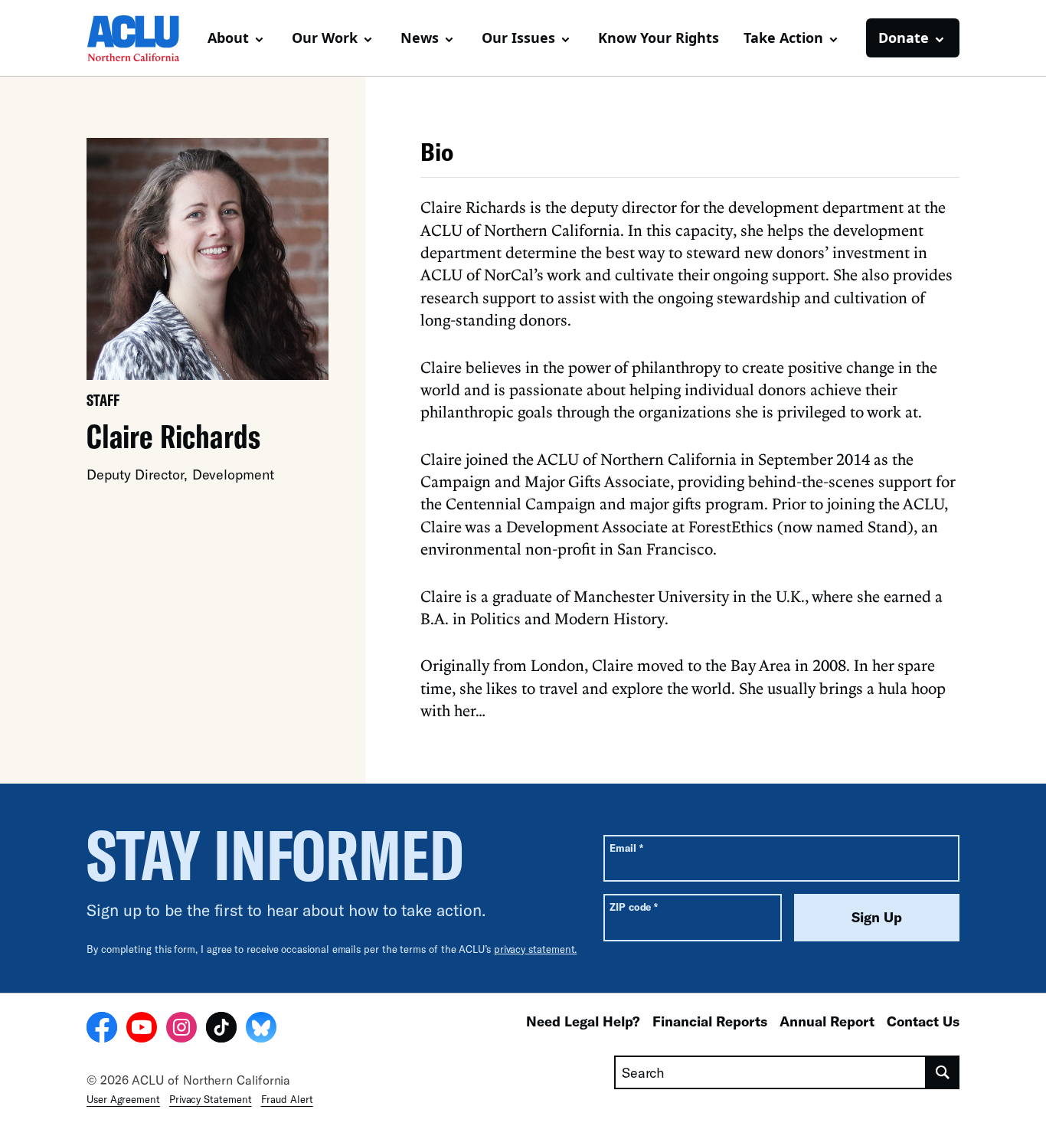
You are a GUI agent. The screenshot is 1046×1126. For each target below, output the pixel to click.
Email (626, 847)
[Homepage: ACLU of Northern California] (140, 38)
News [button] (419, 37)
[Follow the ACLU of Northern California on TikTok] (221, 1029)
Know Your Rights (658, 37)
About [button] (228, 37)
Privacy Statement (210, 1099)
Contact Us (923, 1021)
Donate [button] (903, 37)
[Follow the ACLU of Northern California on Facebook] (102, 1029)
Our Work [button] (325, 37)
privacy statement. (535, 949)
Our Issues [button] (518, 37)
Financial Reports (709, 1021)
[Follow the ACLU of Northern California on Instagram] (181, 1029)
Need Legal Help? (583, 1021)
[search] (943, 1072)
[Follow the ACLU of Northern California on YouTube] (141, 1029)
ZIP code (634, 906)
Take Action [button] (783, 37)
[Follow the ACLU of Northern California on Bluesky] (261, 1029)
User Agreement (123, 1099)
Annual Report (827, 1021)
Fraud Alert (287, 1099)
